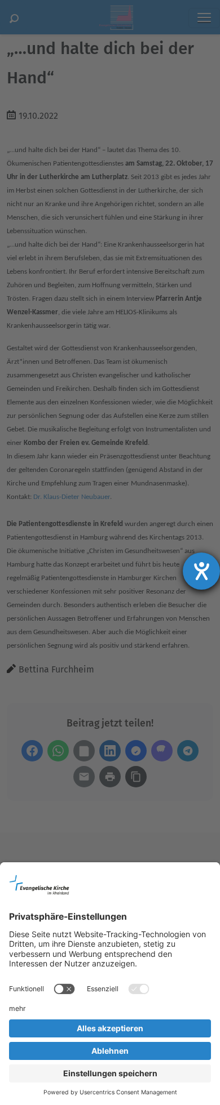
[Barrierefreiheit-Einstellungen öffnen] (201, 571)
